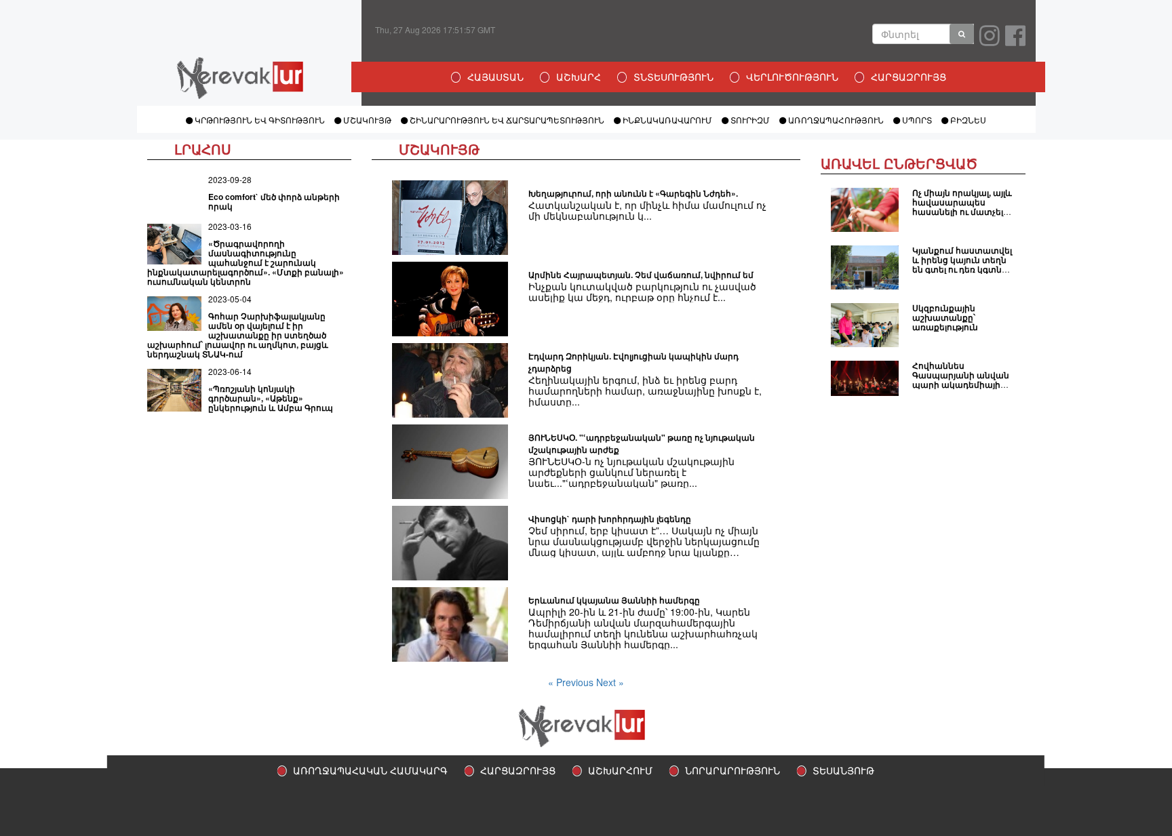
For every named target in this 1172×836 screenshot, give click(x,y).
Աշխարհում (620, 770)
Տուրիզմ (749, 119)
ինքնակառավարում (666, 119)
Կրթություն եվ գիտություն (259, 119)
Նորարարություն (732, 770)
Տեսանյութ (843, 770)
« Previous (572, 682)
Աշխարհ (578, 76)
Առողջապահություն (835, 119)
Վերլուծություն (792, 76)
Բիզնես (967, 119)
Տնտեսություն (673, 76)
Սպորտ (916, 119)
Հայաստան (495, 76)
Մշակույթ (366, 119)
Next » (610, 682)
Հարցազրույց (908, 76)
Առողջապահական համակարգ (370, 770)
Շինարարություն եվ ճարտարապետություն (506, 119)
